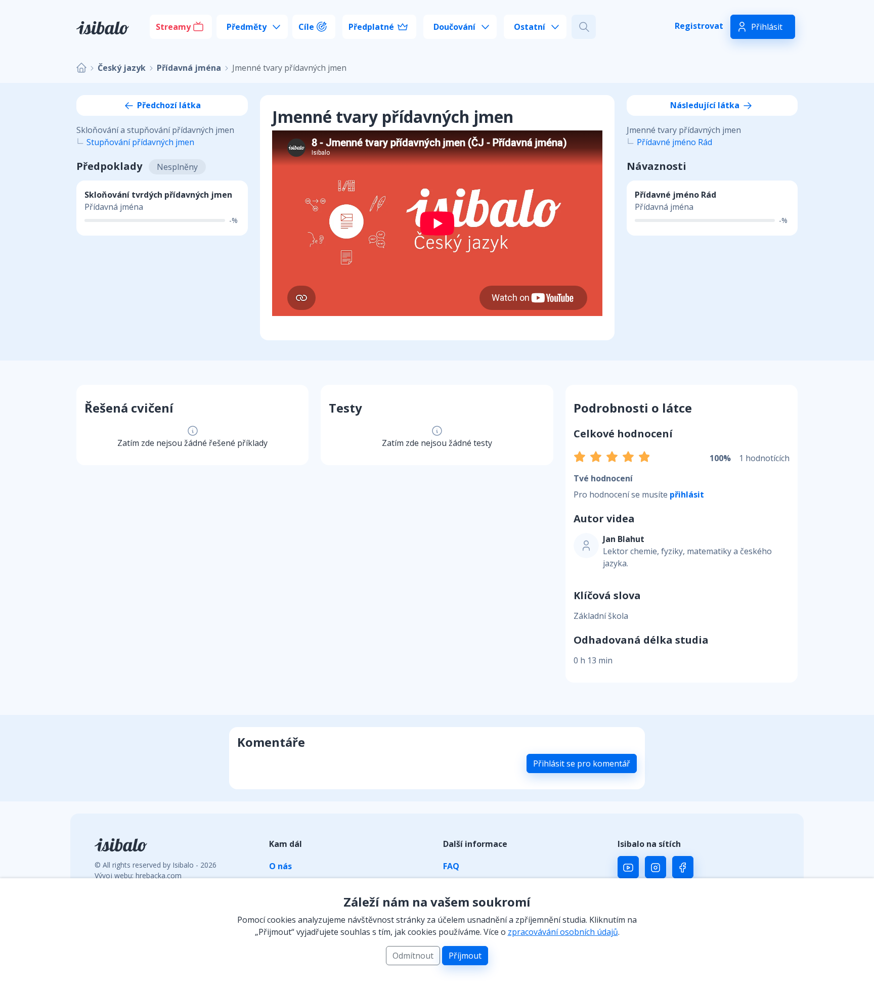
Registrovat (699, 25)
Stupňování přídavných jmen (140, 142)
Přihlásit (766, 26)
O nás (280, 866)
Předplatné (371, 26)
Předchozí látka (168, 105)
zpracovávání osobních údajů (563, 931)
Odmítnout (412, 955)
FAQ (451, 866)
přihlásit (687, 494)
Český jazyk (122, 67)
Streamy (173, 26)
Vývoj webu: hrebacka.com (138, 875)
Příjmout (465, 955)
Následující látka (705, 105)
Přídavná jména (189, 67)
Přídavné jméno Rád (674, 142)
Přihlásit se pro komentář (581, 763)
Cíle (306, 26)
